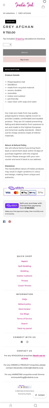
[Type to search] (7, 45)
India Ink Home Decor (27, 391)
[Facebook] (4, 221)
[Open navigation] (6, 5)
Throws (24, 281)
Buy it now (24, 60)
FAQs (24, 299)
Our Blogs (24, 314)
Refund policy (24, 304)
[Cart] (43, 7)
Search (24, 323)
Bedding (24, 271)
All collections (9, 13)
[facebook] (21, 342)
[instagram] (27, 342)
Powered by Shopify (24, 394)
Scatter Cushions (24, 276)
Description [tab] (12, 69)
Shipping (19, 39)
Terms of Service (24, 319)
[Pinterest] (9, 221)
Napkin (24, 261)
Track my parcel (24, 328)
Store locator (24, 309)
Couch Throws (24, 285)
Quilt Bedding (24, 266)
